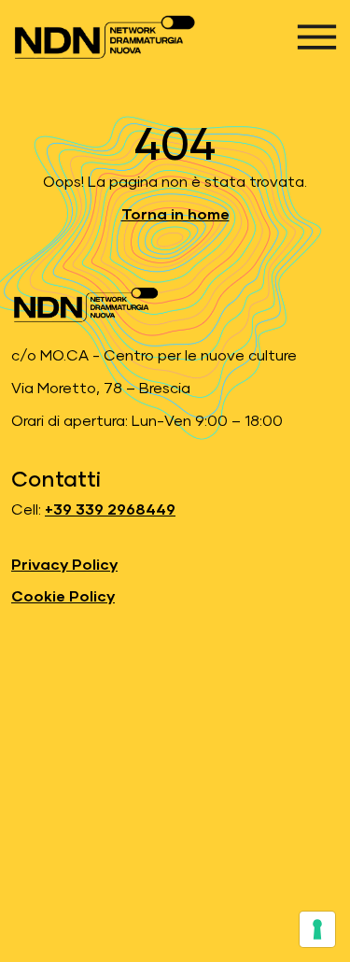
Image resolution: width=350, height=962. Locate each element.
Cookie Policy (63, 596)
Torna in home (175, 214)
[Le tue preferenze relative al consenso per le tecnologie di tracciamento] (317, 929)
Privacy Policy (64, 565)
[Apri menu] (317, 37)
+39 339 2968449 (110, 509)
